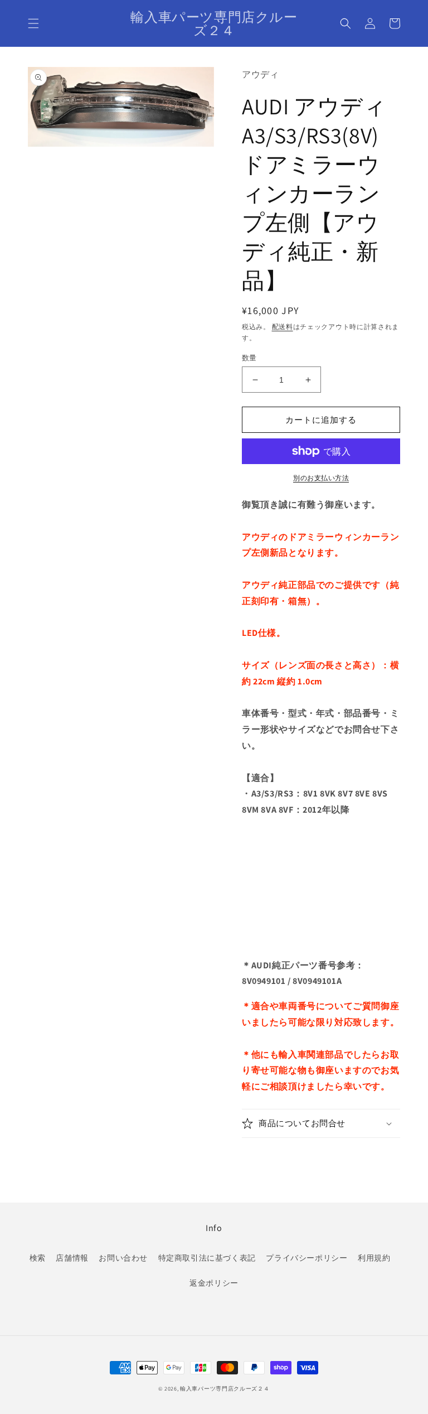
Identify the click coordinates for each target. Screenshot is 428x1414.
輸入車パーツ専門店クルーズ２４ (225, 1388)
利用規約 (374, 1258)
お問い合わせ (123, 1258)
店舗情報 (72, 1258)
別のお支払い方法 (321, 478)
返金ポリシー (214, 1283)
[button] (33, 23)
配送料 (282, 326)
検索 (38, 1258)
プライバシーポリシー (306, 1258)
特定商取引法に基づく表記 (207, 1258)
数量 (249, 358)
